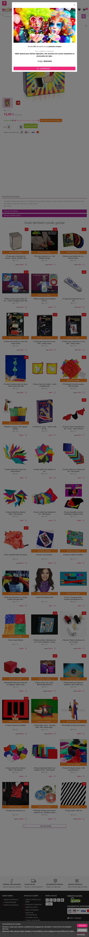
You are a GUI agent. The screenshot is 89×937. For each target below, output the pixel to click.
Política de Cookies (67, 931)
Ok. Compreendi (43, 68)
